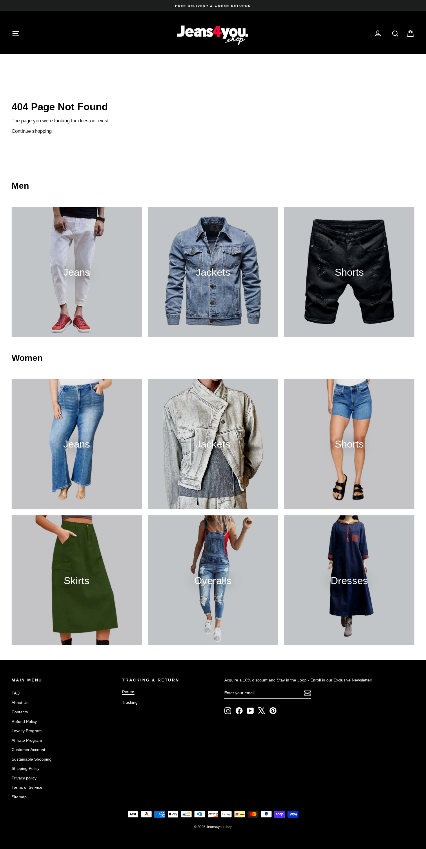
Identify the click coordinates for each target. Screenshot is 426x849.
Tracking (130, 702)
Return (128, 692)
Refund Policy (24, 721)
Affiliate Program (27, 740)
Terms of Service (27, 787)
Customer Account (28, 749)
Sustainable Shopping (32, 759)
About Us (20, 702)
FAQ (16, 693)
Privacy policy (24, 778)
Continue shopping (32, 131)
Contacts (20, 712)
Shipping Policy (25, 768)
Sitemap (19, 797)
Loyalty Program (27, 730)
